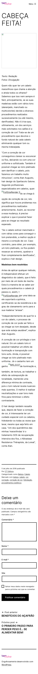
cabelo (22, 477)
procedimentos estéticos (11, 483)
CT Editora (9, 471)
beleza (15, 477)
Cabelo (27, 474)
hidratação (27, 480)
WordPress (6, 665)
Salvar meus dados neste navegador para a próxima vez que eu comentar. (20, 587)
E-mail (5, 560)
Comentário (8, 520)
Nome (5, 546)
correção (5, 480)
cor (27, 477)
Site (3, 573)
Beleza (20, 474)
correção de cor (16, 480)
